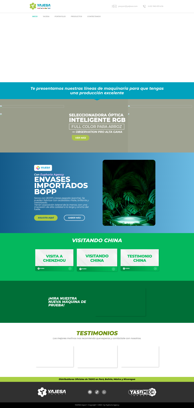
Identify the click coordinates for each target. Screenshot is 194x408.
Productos (76, 16)
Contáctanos (94, 16)
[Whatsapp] (104, 392)
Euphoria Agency (52, 174)
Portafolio (60, 16)
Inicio (35, 16)
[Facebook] (90, 392)
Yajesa (46, 16)
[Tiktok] (97, 392)
